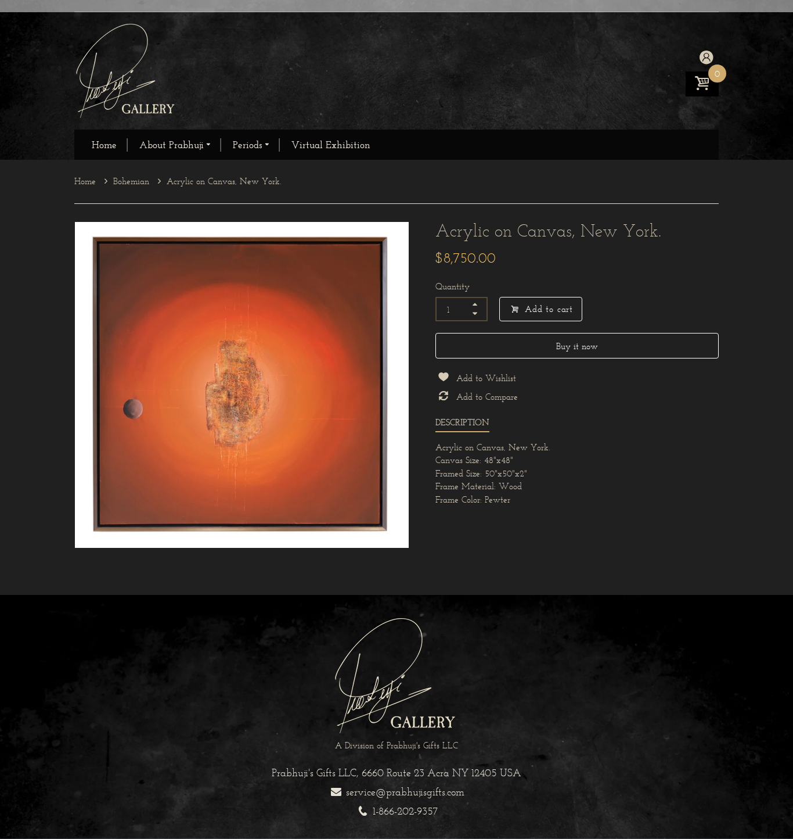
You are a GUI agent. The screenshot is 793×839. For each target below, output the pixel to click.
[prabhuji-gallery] (126, 70)
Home (86, 181)
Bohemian (132, 181)
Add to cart (549, 308)
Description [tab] (462, 422)
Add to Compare (487, 396)
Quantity (452, 286)
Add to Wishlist (486, 377)
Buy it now (577, 346)
